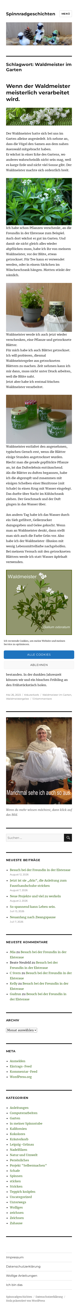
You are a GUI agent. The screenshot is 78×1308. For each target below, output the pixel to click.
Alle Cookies (39, 654)
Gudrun (15, 994)
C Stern (15, 973)
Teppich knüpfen (22, 1192)
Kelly (13, 983)
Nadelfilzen (18, 1150)
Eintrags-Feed (21, 1066)
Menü (66, 13)
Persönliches (19, 1160)
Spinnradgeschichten (30, 13)
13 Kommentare (42, 698)
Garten (15, 1118)
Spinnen (16, 1176)
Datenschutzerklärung (23, 1266)
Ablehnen (39, 665)
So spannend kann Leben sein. (33, 907)
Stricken (16, 1186)
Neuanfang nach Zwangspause (33, 917)
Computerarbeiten (23, 1113)
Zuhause (16, 1223)
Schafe (15, 1171)
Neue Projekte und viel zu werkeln (35, 896)
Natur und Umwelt (24, 1155)
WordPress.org (21, 1077)
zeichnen (17, 1213)
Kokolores (17, 1134)
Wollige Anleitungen (21, 1275)
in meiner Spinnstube (26, 1123)
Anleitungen (19, 1108)
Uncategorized (21, 1197)
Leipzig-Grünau (22, 1144)
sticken (15, 1181)
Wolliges (16, 1207)
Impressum (15, 1257)
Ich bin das (14, 1285)
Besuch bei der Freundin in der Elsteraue (40, 870)
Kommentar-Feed (23, 1071)
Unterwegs (18, 1202)
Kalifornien (18, 1129)
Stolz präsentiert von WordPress (25, 1300)
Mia (13, 952)
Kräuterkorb (31, 694)
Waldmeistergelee (17, 698)
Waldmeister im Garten (56, 694)
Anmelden (17, 1061)
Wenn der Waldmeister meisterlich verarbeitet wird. (38, 92)
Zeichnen (17, 1218)
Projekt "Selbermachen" (28, 1165)
